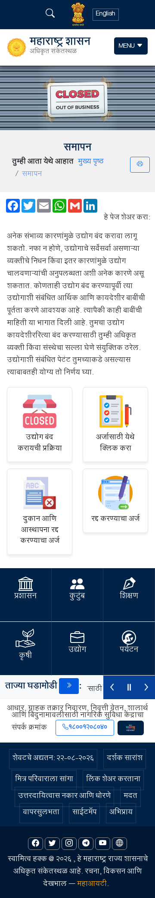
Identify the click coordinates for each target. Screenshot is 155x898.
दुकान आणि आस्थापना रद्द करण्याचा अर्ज (39, 530)
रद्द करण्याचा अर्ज (115, 519)
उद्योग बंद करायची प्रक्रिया (40, 444)
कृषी (25, 656)
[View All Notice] (69, 686)
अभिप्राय (121, 813)
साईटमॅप (84, 813)
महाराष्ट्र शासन (60, 47)
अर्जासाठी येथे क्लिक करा (115, 444)
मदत (130, 796)
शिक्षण (129, 597)
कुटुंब (77, 597)
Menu (127, 47)
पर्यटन (129, 650)
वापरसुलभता (41, 813)
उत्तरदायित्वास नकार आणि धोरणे (64, 796)
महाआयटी (92, 884)
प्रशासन (25, 597)
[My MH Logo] (131, 728)
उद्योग (77, 650)
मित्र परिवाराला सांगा (44, 780)
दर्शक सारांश (125, 759)
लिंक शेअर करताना (113, 780)
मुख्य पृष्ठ (91, 162)
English (105, 15)
